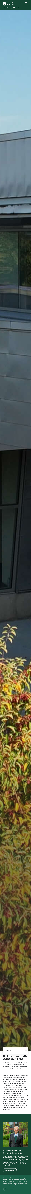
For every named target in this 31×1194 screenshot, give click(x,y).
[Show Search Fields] (22, 3)
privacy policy (13, 1185)
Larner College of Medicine (11, 8)
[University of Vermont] (8, 5)
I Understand (9, 1189)
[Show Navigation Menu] (26, 3)
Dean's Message (9, 1170)
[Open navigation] (26, 1050)
